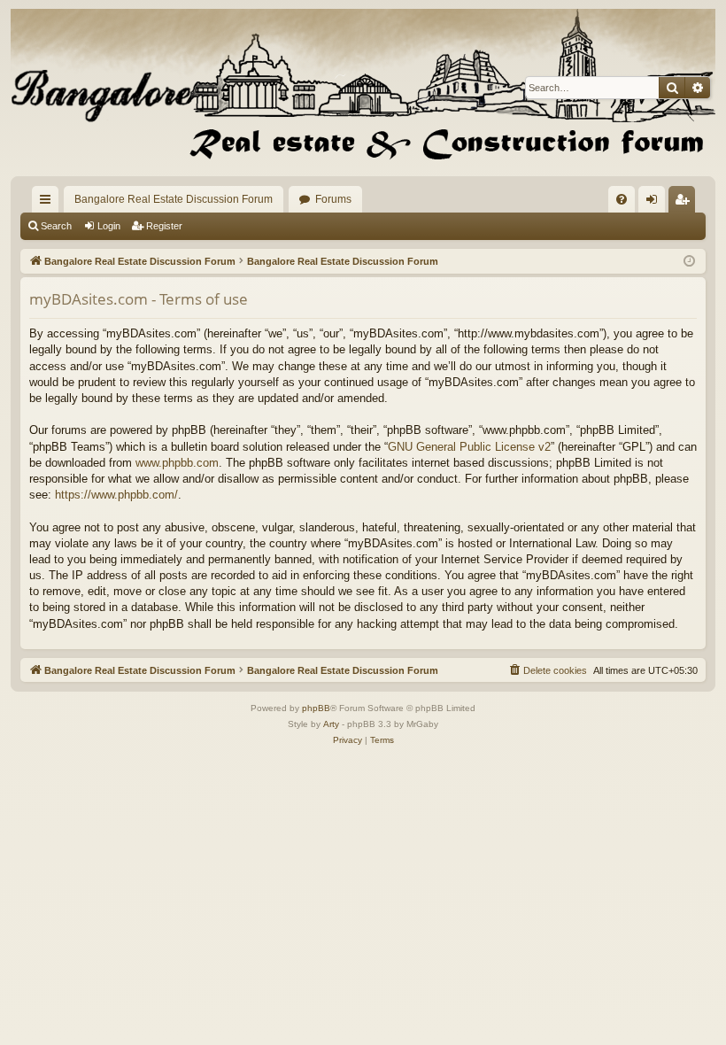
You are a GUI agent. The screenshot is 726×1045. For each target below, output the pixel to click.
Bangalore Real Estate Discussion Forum (173, 199)
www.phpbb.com (177, 462)
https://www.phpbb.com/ (116, 494)
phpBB (316, 708)
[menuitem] (621, 199)
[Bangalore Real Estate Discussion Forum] (363, 88)
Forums (333, 199)
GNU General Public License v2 (469, 446)
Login (108, 226)
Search (56, 226)
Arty (331, 724)
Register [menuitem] (685, 203)
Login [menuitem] (655, 203)
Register (164, 226)
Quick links (48, 203)
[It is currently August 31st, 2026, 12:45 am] (689, 262)
